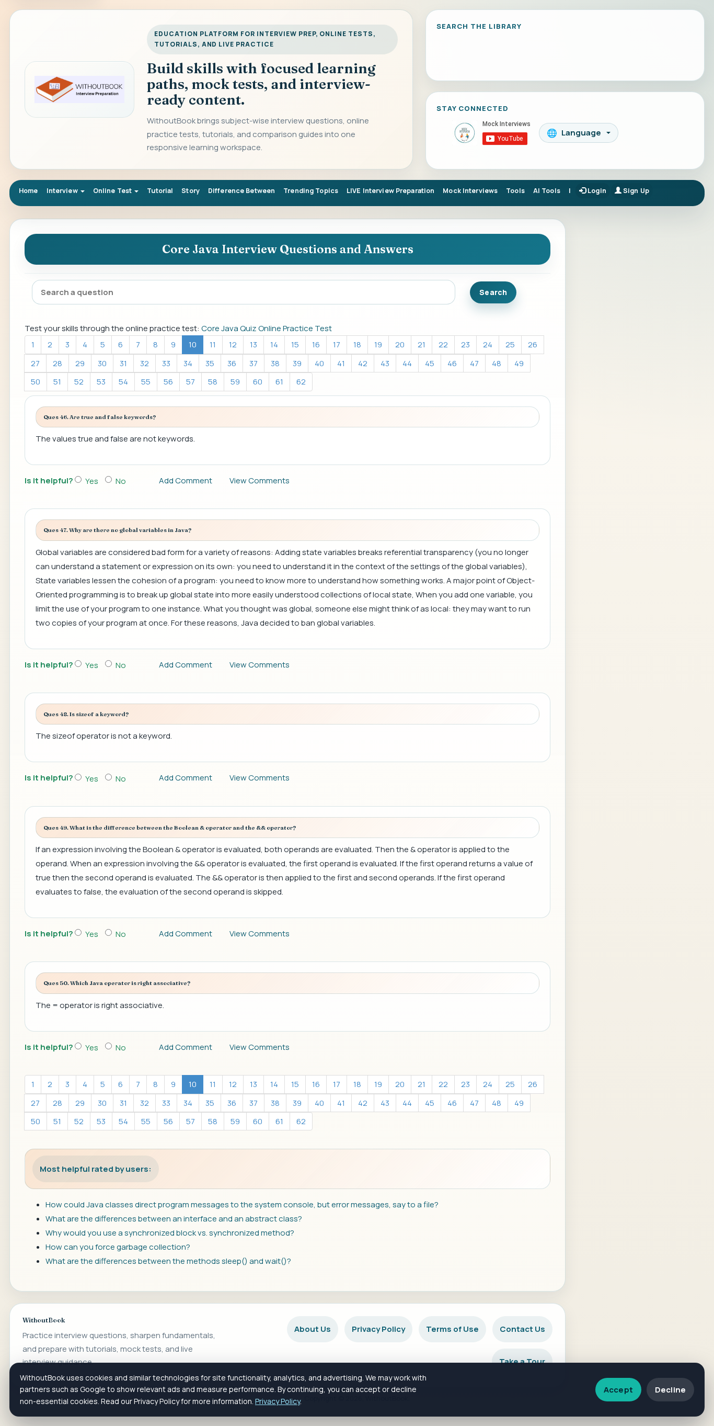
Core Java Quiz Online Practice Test (266, 328)
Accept (618, 1389)
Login (596, 190)
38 (275, 363)
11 (213, 344)
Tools (515, 190)
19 (378, 344)
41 (341, 363)
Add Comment (185, 480)
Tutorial (160, 190)
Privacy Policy (378, 1328)
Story (190, 190)
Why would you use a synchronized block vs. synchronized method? (169, 1232)
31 (123, 363)
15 (295, 344)
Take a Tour (522, 1361)
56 (168, 381)
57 (190, 381)
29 (80, 363)
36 (231, 363)
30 (102, 363)
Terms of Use (452, 1328)
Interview (63, 190)
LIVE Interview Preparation (390, 190)
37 (253, 363)
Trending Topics (310, 190)
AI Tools (546, 190)
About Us (312, 1328)
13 (253, 344)
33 (166, 363)
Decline (670, 1389)
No (121, 481)
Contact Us (522, 1328)
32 (144, 363)
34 (187, 363)
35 (209, 363)
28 (57, 363)
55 (146, 381)
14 (274, 344)
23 (465, 344)
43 (385, 363)
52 (79, 381)
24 (487, 344)
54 (123, 381)
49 (519, 363)
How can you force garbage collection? (117, 1246)
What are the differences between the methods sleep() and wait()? (168, 1260)
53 (101, 381)
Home (28, 190)
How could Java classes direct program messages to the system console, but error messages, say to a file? (242, 1204)
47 (474, 363)
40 (319, 363)
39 (297, 363)
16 (316, 344)
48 (496, 363)
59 (235, 381)
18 (357, 344)
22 (443, 344)
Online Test (113, 190)
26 (532, 344)
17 (336, 344)
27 (35, 363)
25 (510, 344)
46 (452, 363)
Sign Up (635, 190)
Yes (91, 481)
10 (193, 344)
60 (257, 381)
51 (57, 381)
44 (407, 363)
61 (279, 381)
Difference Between (241, 190)
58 (212, 381)
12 (233, 344)
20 (400, 344)
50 (35, 381)
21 (421, 344)
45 (429, 363)
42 (362, 363)
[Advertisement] (640, 377)
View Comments (259, 480)
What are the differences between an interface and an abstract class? (173, 1218)
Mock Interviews (470, 190)
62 (301, 381)
